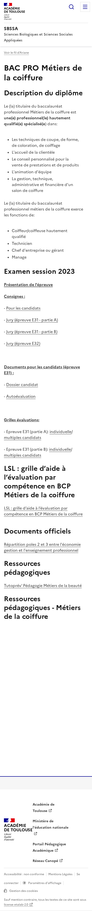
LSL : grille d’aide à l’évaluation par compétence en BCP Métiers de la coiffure (43, 511)
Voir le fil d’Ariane (16, 52)
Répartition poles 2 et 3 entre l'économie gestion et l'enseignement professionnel (42, 547)
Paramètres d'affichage (44, 883)
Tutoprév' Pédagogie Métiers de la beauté (43, 585)
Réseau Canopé (45, 860)
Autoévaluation (21, 396)
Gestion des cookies (23, 891)
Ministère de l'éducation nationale (50, 824)
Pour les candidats (23, 308)
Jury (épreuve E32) (23, 343)
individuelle (60, 432)
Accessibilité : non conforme (24, 874)
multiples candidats (22, 437)
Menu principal (85, 7)
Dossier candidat (22, 384)
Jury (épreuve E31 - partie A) (32, 320)
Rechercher (71, 7)
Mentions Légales (60, 874)
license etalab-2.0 (16, 904)
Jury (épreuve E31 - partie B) (31, 332)
